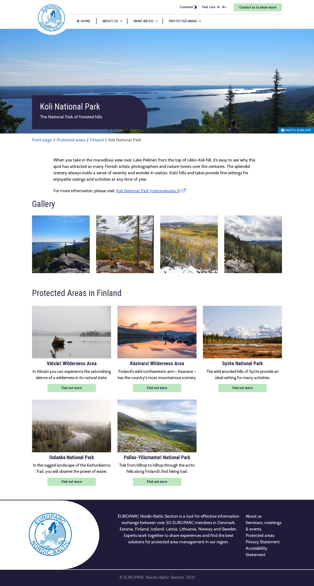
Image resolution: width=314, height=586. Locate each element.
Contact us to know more (257, 7)
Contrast (186, 7)
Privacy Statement (263, 541)
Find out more (72, 388)
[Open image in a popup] (61, 244)
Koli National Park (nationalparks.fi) (151, 190)
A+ (224, 7)
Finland (97, 139)
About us (253, 516)
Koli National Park (124, 139)
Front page (42, 139)
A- (219, 7)
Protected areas (71, 139)
